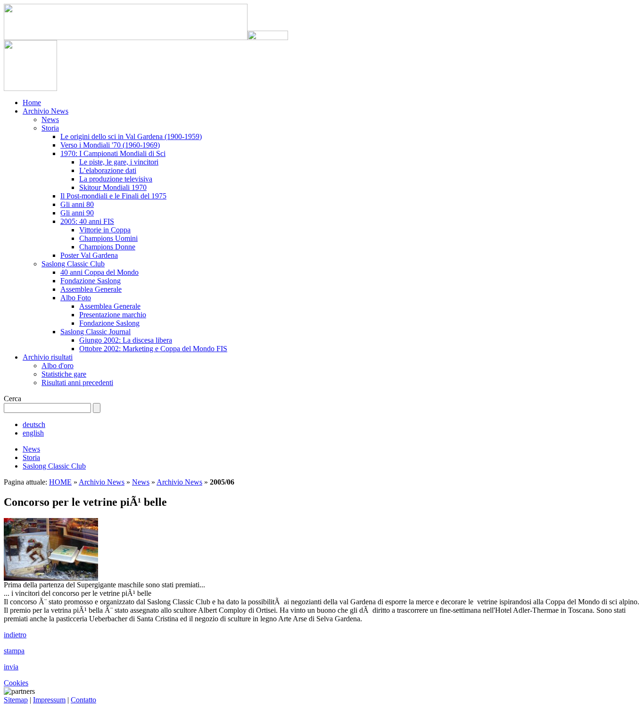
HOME (60, 482)
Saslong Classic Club (73, 264)
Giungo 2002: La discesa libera (125, 340)
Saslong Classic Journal (95, 332)
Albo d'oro (57, 366)
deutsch (34, 424)
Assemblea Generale (91, 289)
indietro (15, 635)
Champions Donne (107, 247)
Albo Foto (75, 298)
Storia (50, 128)
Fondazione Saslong (90, 281)
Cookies (16, 683)
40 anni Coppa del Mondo (99, 272)
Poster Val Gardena (89, 255)
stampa (14, 651)
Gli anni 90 (77, 213)
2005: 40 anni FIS (87, 221)
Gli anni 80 (77, 204)
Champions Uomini (108, 238)
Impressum (49, 700)
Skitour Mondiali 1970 (113, 187)
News (50, 119)
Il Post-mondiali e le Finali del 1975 (113, 196)
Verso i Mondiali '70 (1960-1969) (110, 145)
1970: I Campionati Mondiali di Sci (112, 153)
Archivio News (45, 111)
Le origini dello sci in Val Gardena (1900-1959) (131, 136)
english (33, 433)
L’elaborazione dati (107, 170)
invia (11, 667)
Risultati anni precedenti (77, 383)
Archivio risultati (48, 357)
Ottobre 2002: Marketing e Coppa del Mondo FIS (153, 349)
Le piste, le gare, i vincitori (118, 162)
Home (32, 103)
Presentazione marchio (112, 315)
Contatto (83, 700)
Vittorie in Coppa (105, 230)
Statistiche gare (63, 374)
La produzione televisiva (115, 179)
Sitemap (16, 700)
